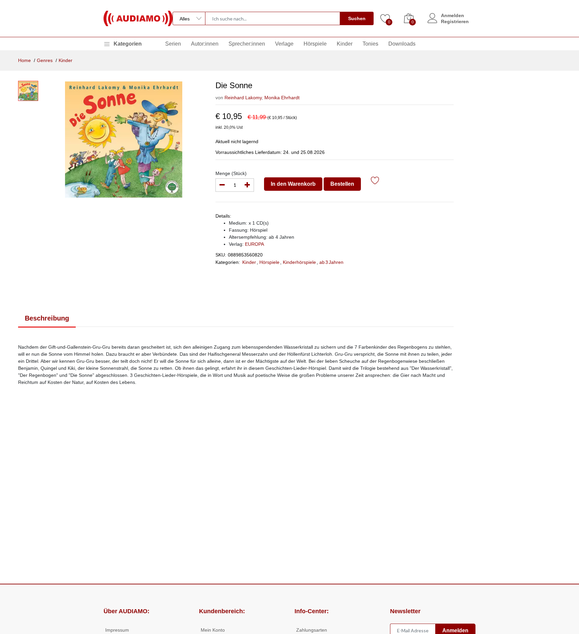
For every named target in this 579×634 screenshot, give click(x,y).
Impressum (117, 630)
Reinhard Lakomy (243, 97)
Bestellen (342, 184)
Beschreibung (47, 318)
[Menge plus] (247, 185)
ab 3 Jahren (331, 262)
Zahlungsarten (311, 630)
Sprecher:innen (247, 44)
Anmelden (452, 15)
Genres (45, 60)
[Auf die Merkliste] (375, 181)
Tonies (370, 44)
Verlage (284, 44)
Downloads (401, 44)
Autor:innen (204, 44)
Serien (173, 44)
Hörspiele (315, 44)
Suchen (357, 18)
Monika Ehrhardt (281, 97)
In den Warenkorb (293, 184)
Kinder (344, 44)
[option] (123, 139)
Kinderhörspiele (299, 262)
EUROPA (254, 244)
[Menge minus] (222, 185)
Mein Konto (213, 630)
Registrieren (455, 21)
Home (24, 60)
